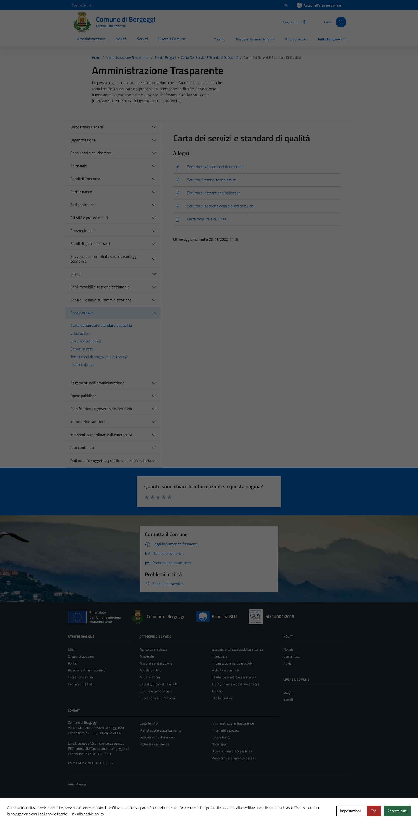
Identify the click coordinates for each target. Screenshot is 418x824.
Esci (374, 811)
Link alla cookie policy (86, 814)
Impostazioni (350, 811)
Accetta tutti (397, 811)
